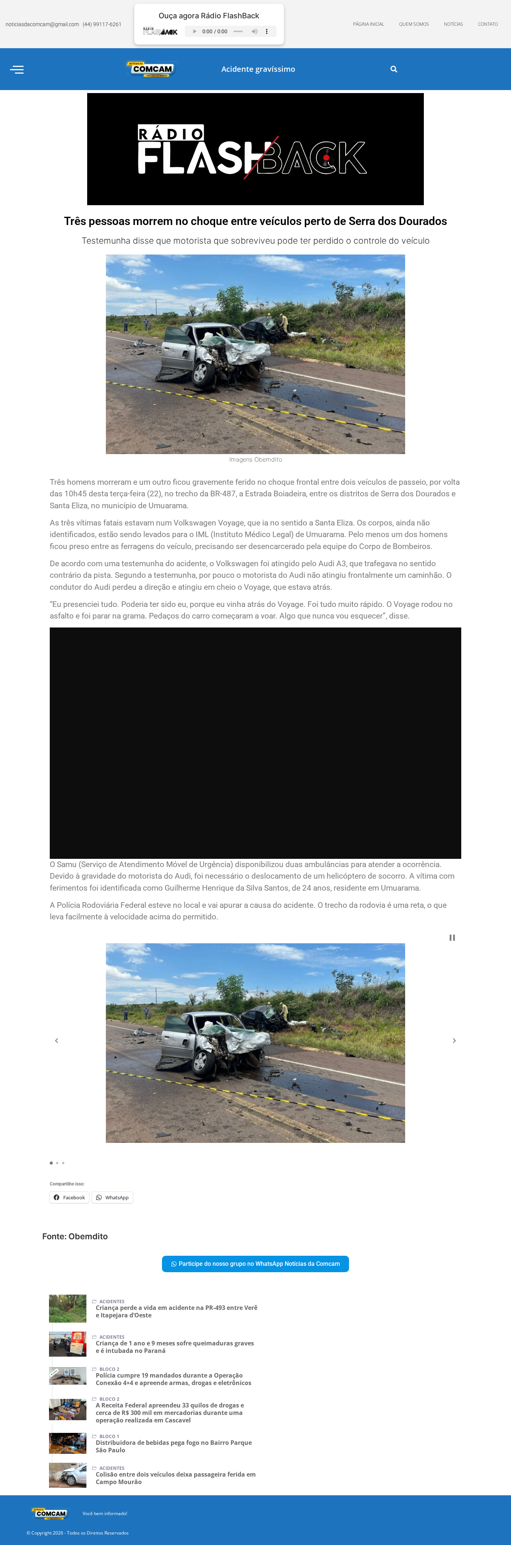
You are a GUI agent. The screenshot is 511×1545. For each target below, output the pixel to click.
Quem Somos (414, 24)
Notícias (453, 24)
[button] (394, 69)
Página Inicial (368, 24)
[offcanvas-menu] (16, 69)
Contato (488, 24)
